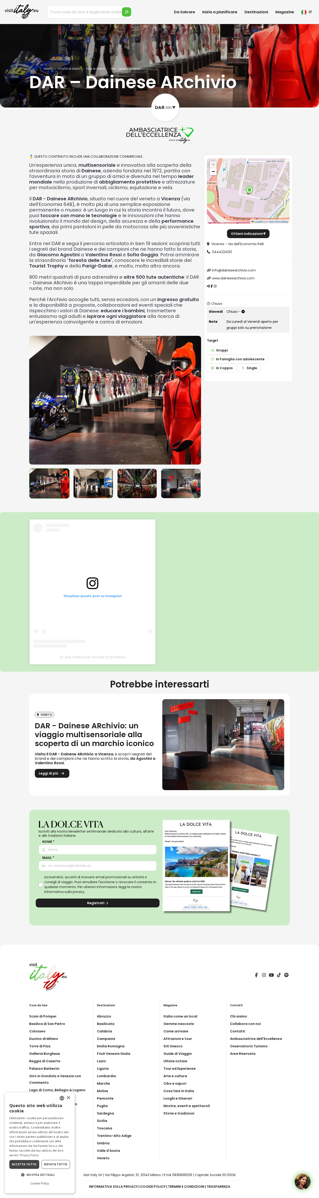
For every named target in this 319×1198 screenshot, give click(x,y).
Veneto (103, 1158)
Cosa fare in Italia (178, 1091)
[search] (126, 12)
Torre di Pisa (39, 1046)
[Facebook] (256, 975)
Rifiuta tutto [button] (55, 1164)
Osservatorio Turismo (249, 1046)
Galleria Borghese (44, 1053)
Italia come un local (180, 1016)
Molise (102, 1091)
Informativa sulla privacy (64, 891)
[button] (249, 189)
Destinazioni (256, 12)
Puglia (102, 1106)
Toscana (104, 1128)
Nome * (48, 842)
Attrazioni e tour (177, 1038)
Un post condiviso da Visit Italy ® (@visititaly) (93, 657)
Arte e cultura (175, 1076)
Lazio (101, 1061)
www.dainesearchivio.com (233, 278)
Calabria (104, 1031)
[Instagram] (264, 975)
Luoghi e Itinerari (177, 1098)
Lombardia (106, 1076)
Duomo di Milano (43, 1038)
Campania (106, 1038)
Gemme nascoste (178, 1023)
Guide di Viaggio (177, 1053)
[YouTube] (271, 975)
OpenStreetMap (278, 221)
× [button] (68, 1098)
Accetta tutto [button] (24, 1164)
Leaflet (258, 221)
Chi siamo (238, 1016)
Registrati (96, 903)
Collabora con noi (245, 1023)
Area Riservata (242, 1053)
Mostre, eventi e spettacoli (186, 1106)
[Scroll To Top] (311, 1193)
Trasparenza (218, 1186)
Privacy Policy (29, 1155)
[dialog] (40, 1142)
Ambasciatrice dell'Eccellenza (256, 1038)
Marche (103, 1083)
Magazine (284, 12)
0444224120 (222, 252)
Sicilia (102, 1120)
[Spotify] (286, 975)
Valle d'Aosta (108, 1150)
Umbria (103, 1143)
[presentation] (35, 400)
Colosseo (37, 1031)
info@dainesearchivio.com (234, 270)
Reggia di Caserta (44, 1061)
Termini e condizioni (186, 1186)
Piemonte (105, 1098)
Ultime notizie (175, 1061)
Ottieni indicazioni (247, 233)
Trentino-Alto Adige (114, 1135)
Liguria (103, 1068)
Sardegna (105, 1113)
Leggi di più (49, 773)
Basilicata (105, 1023)
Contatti (237, 1031)
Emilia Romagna (110, 1046)
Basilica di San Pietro (47, 1023)
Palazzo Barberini (44, 1068)
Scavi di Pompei (42, 1016)
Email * (48, 858)
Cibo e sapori (174, 1083)
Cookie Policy (153, 1186)
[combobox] (62, 1098)
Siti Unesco (173, 1046)
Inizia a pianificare (219, 12)
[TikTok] (279, 975)
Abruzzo (104, 1016)
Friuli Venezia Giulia (113, 1053)
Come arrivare (175, 1031)
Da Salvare (184, 12)
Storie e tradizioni (178, 1113)
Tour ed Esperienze (179, 1068)
